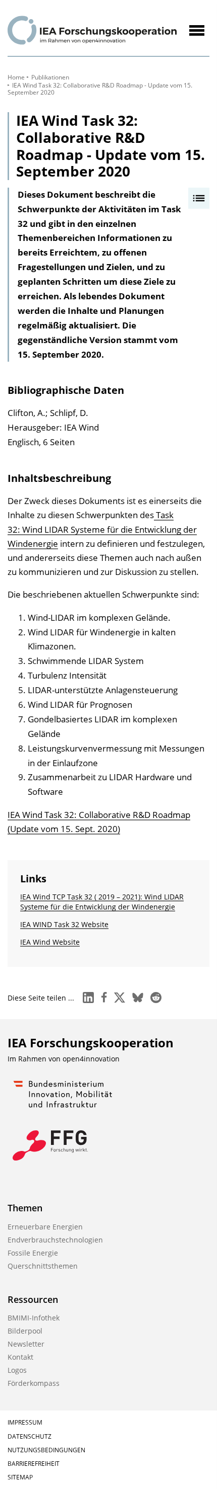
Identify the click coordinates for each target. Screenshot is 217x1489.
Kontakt (20, 1357)
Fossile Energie (33, 1253)
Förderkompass (34, 1383)
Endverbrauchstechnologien (55, 1240)
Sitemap (20, 1477)
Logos (17, 1370)
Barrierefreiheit (34, 1463)
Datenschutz (29, 1436)
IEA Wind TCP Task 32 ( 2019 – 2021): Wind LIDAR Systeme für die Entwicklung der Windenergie (102, 902)
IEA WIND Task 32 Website (64, 924)
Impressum (25, 1422)
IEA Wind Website (50, 942)
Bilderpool (25, 1331)
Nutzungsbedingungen (46, 1450)
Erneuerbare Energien (45, 1226)
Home (16, 77)
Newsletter (26, 1344)
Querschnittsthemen (43, 1266)
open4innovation (91, 1058)
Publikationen (50, 77)
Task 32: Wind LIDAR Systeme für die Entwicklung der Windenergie (102, 529)
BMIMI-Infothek (34, 1317)
